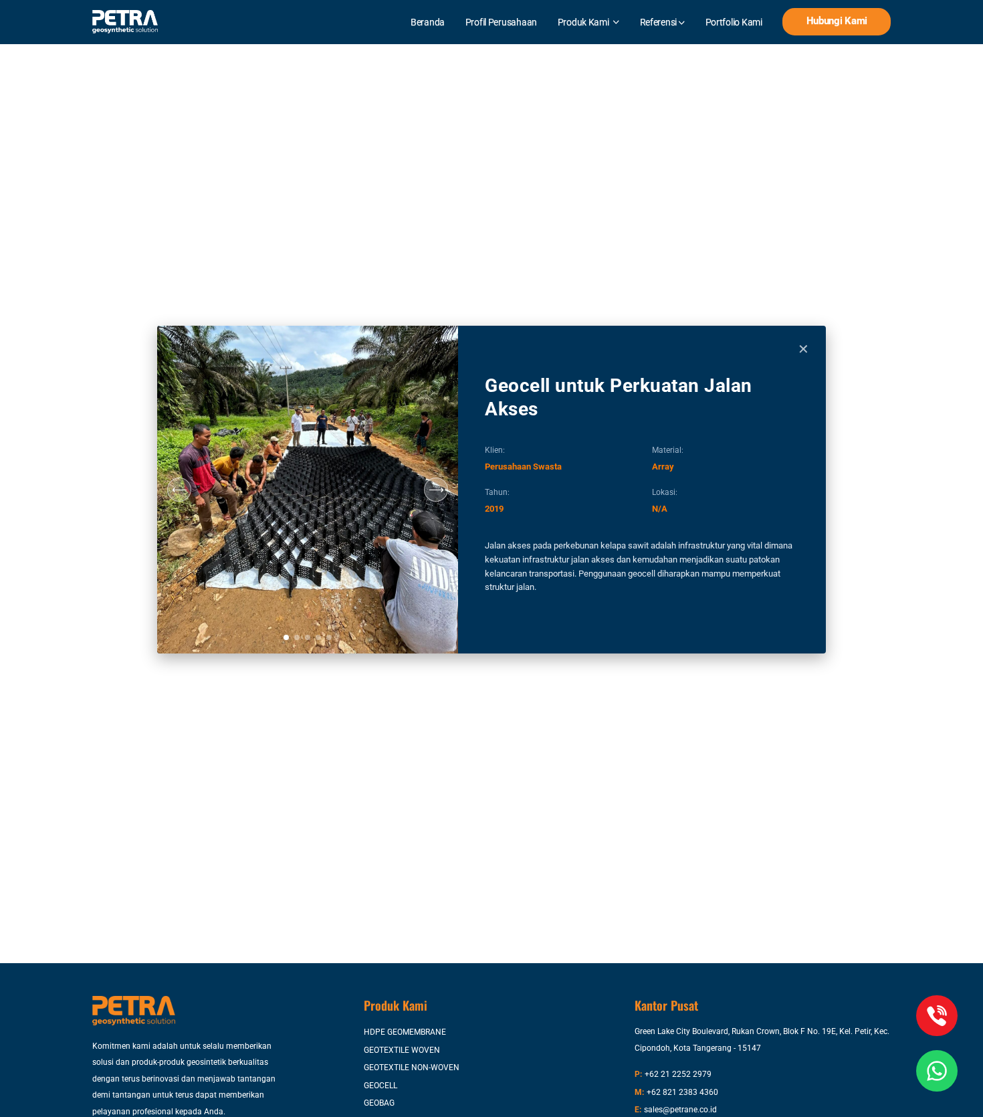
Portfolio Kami (733, 22)
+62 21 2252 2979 (678, 1074)
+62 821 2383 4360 (682, 1092)
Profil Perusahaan (501, 22)
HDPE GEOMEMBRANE (405, 1032)
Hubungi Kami (837, 21)
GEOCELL (380, 1085)
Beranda (428, 22)
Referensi (659, 22)
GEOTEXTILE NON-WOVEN (411, 1067)
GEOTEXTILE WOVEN (402, 1050)
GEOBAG (379, 1103)
